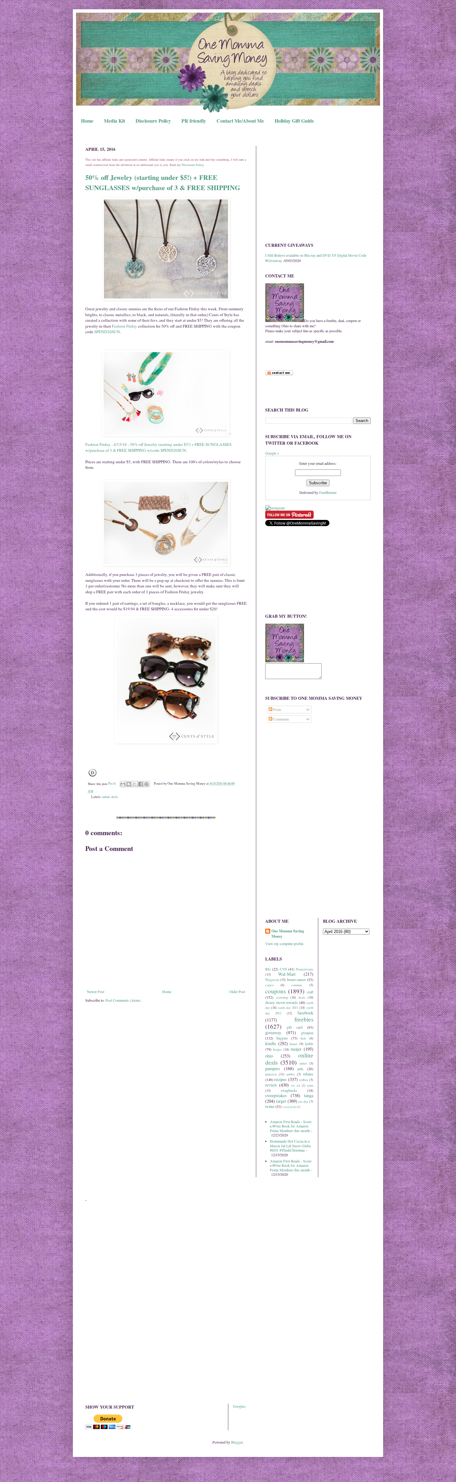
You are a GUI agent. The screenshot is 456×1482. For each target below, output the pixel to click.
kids (303, 1038)
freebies (303, 1019)
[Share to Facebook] (140, 784)
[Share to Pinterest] (146, 784)
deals (301, 997)
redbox (303, 1080)
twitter (270, 1106)
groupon (307, 1032)
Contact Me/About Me (240, 120)
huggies (282, 1037)
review (271, 1085)
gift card (294, 1027)
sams (310, 1085)
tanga (308, 1095)
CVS (283, 968)
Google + (272, 453)
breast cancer (296, 979)
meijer (296, 1049)
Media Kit (114, 120)
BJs (268, 968)
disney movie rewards (281, 1002)
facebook (305, 1013)
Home (87, 120)
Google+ (239, 1406)
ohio (269, 1056)
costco (269, 985)
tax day (303, 1101)
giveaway (273, 1032)
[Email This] (123, 784)
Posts (276, 709)
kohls (309, 1043)
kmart (293, 1044)
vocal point (289, 1107)
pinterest (271, 1074)
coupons (275, 991)
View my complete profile (284, 943)
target (281, 1101)
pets (300, 1068)
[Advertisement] (318, 189)
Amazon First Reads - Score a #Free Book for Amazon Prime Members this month (290, 1126)
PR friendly (193, 120)
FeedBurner (328, 492)
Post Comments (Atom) (123, 1000)
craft (310, 991)
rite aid (295, 1085)
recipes (280, 1079)
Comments (280, 719)
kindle (270, 1043)
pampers (272, 1068)
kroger (277, 1049)
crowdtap (282, 997)
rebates (308, 1073)
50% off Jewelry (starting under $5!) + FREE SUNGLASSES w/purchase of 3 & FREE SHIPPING (162, 182)
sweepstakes (276, 1095)
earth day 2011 (288, 1007)
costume (296, 985)
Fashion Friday (124, 326)
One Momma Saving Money (287, 934)
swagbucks (289, 1090)
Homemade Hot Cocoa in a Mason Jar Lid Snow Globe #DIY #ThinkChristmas (290, 1146)
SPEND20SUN (107, 331)
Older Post (237, 991)
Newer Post (95, 991)
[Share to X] (135, 784)
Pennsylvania (304, 969)
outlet (303, 1063)
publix (291, 1074)
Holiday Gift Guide (294, 120)
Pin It (112, 783)
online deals (110, 797)
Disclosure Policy (153, 120)
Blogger (237, 1442)
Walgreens (272, 980)
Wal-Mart (287, 974)
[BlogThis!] (129, 784)
